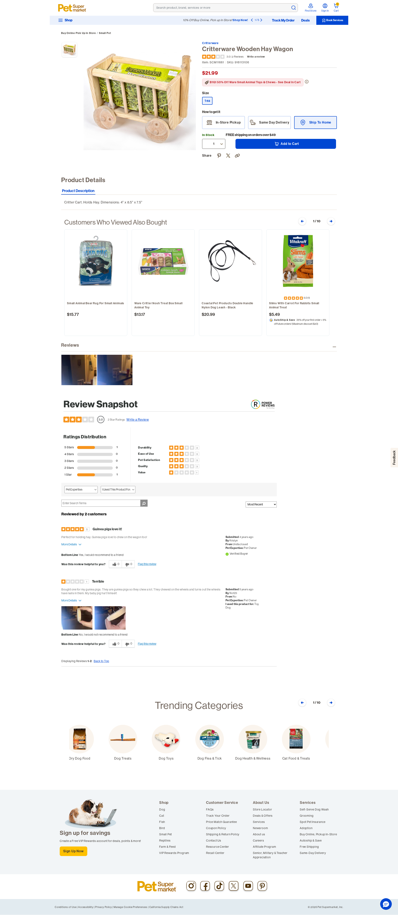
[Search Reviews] (144, 503)
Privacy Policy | (104, 907)
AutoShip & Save (284, 320)
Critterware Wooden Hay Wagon (247, 49)
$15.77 (73, 314)
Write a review (256, 56)
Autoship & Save (311, 840)
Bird (162, 828)
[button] (238, 155)
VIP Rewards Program (174, 853)
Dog (162, 809)
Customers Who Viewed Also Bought (115, 222)
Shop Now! (240, 20)
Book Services (334, 20)
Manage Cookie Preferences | (131, 907)
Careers (258, 840)
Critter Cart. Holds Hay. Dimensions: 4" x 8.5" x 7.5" (103, 202)
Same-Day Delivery (313, 853)
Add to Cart (289, 144)
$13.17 (139, 314)
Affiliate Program (264, 847)
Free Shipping (309, 847)
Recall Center (215, 853)
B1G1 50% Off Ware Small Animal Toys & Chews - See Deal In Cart (255, 82)
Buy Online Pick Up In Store (78, 33)
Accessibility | (86, 907)
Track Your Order (218, 816)
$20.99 (208, 314)
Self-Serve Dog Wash (314, 809)
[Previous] (252, 20)
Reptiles (164, 840)
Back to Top (101, 661)
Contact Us (213, 840)
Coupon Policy (216, 828)
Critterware (210, 43)
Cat (161, 816)
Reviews (70, 345)
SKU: (238, 62)
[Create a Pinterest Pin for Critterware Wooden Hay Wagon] (220, 155)
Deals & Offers (263, 816)
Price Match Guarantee (221, 822)
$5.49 (274, 314)
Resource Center (217, 847)
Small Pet (105, 33)
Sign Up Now (73, 851)
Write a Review (137, 419)
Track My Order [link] (283, 20)
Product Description (78, 191)
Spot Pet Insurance (312, 822)
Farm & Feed (167, 847)
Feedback (394, 457)
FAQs (210, 809)
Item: (213, 62)
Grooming (306, 816)
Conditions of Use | (66, 907)
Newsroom (260, 828)
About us (259, 834)
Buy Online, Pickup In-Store (318, 834)
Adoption (306, 828)
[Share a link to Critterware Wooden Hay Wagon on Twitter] (229, 155)
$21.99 (210, 73)
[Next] (261, 20)
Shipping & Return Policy (222, 834)
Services (259, 822)
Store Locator (262, 809)
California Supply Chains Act (166, 907)
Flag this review (147, 564)
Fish (162, 822)
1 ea (208, 101)
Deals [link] (305, 20)
